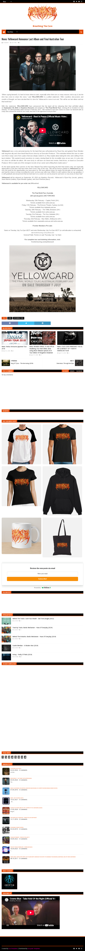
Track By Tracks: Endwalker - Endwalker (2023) (21, 847)
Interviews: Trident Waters (16, 827)
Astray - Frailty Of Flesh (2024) (22, 654)
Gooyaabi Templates (34, 948)
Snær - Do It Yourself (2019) (16, 798)
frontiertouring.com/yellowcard (44, 232)
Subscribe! (42, 579)
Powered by (37, 587)
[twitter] (76, 1)
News (9, 318)
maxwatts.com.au (44, 221)
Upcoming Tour (18, 318)
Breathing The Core (42, 26)
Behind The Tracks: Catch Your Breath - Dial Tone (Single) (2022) (33, 618)
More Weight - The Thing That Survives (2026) (21, 778)
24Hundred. (35, 183)
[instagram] (81, 1)
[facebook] (74, 1)
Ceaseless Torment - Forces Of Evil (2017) (19, 837)
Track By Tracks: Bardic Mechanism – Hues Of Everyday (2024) (32, 627)
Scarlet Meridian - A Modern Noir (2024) (25, 645)
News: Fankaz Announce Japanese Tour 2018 (14, 348)
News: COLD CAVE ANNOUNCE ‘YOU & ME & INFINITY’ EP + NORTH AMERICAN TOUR (69, 348)
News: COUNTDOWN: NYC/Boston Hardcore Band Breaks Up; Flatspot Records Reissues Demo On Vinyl (34, 788)
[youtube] (79, 1)
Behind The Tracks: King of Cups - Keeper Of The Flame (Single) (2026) (26, 807)
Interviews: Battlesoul (15, 768)
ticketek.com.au (50, 207)
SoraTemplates (13, 948)
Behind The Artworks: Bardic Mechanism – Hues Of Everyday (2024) (34, 636)
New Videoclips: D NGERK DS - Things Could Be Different (23, 817)
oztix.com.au (50, 203)
